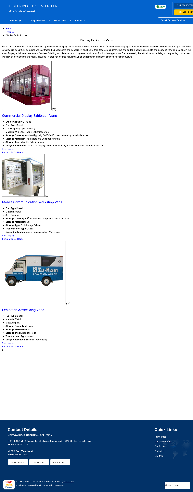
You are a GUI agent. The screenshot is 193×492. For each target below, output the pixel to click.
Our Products (60, 20)
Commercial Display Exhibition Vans (29, 116)
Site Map (159, 456)
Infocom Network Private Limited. (52, 485)
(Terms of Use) (68, 482)
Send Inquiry (8, 149)
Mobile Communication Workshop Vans (32, 202)
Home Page (15, 20)
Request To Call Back (12, 152)
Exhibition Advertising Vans (23, 310)
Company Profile (37, 20)
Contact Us (80, 20)
